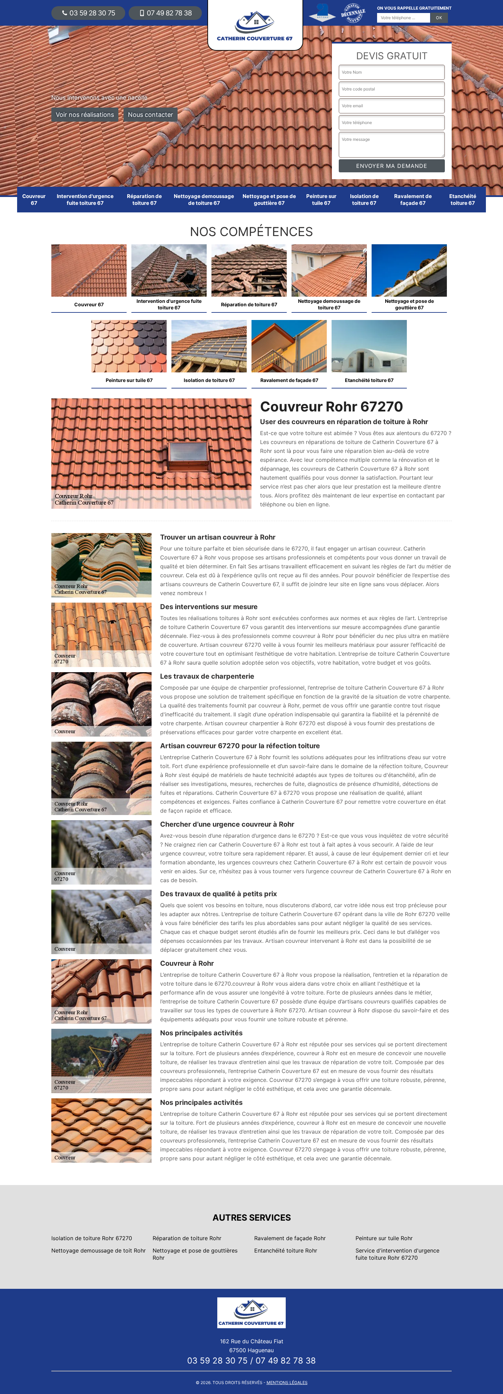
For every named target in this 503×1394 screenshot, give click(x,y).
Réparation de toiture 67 (144, 199)
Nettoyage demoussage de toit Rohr (98, 1250)
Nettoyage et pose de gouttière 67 (269, 199)
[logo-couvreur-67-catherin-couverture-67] (251, 1312)
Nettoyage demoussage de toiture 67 (204, 199)
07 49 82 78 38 (169, 13)
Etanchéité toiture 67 (462, 199)
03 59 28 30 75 (92, 13)
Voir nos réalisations (85, 114)
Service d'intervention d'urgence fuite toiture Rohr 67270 (397, 1254)
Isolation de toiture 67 (364, 199)
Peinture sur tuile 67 (321, 199)
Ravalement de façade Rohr (290, 1238)
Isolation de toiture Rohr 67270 (91, 1238)
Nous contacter (150, 114)
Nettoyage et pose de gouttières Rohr (195, 1254)
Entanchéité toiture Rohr (285, 1250)
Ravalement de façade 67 (413, 199)
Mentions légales (287, 1382)
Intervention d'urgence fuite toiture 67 (85, 199)
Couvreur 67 (34, 199)
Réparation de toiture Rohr (187, 1238)
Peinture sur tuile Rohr (384, 1238)
